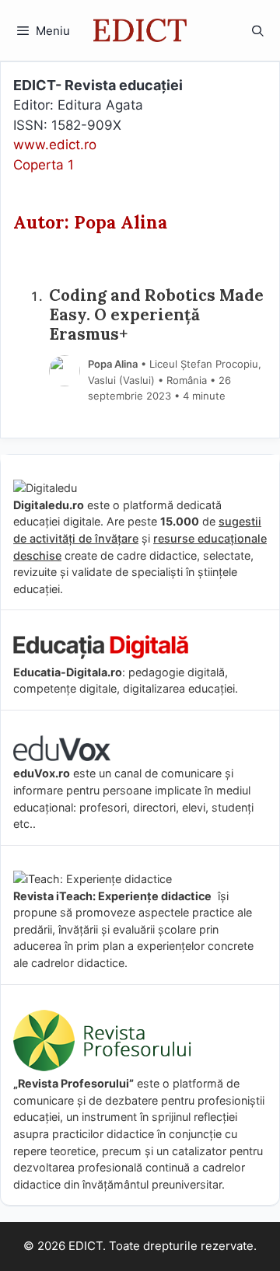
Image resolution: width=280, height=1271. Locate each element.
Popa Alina (113, 364)
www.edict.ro (54, 144)
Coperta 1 (43, 165)
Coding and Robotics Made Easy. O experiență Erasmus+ (156, 315)
